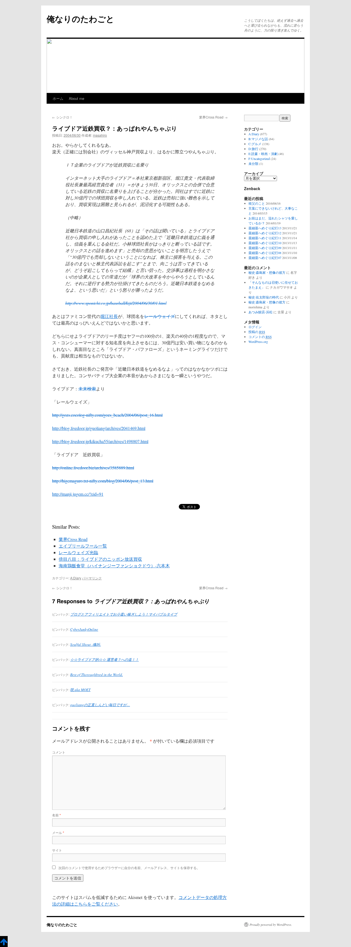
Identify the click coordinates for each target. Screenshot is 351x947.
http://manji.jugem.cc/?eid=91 (77, 494)
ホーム (58, 98)
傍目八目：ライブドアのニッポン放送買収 (100, 559)
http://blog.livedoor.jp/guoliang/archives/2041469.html (98, 428)
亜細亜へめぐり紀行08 (264, 252)
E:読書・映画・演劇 (263, 153)
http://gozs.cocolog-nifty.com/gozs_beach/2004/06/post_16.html (107, 415)
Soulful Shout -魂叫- (85, 644)
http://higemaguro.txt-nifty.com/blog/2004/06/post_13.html (102, 481)
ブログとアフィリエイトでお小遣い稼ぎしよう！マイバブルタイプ (123, 614)
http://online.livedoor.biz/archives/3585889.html (93, 467)
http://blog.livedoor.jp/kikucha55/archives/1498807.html (100, 441)
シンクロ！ (62, 117)
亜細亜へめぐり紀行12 (264, 233)
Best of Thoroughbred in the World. (96, 674)
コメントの (260, 336)
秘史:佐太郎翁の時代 (263, 297)
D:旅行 (253, 148)
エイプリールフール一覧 (83, 546)
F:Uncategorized (259, 158)
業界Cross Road (213, 117)
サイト (57, 850)
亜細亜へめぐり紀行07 (264, 257)
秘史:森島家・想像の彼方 (266, 272)
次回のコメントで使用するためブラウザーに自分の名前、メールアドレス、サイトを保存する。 (129, 867)
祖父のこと (256, 203)
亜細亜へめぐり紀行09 (264, 248)
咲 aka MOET (80, 689)
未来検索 (87, 388)
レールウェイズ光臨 (78, 552)
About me (76, 98)
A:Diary (75, 578)
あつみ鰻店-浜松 (260, 312)
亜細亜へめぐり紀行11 (264, 238)
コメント (58, 752)
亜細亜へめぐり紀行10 (264, 243)
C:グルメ (254, 144)
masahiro (100, 135)
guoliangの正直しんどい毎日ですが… (100, 704)
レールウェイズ (159, 316)
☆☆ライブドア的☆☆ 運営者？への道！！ (104, 659)
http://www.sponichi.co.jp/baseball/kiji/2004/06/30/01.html (115, 303)
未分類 (253, 163)
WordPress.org (258, 341)
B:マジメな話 (258, 139)
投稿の (256, 331)
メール (58, 832)
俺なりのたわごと (80, 18)
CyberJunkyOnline (84, 629)
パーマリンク (92, 578)
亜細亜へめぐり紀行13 (264, 228)
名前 (56, 815)
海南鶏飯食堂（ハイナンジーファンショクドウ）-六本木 (114, 565)
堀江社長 (109, 316)
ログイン (255, 327)
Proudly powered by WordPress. (271, 924)
